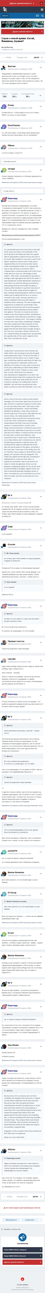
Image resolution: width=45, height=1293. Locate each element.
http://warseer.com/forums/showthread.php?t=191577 (21, 235)
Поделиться (12, 1220)
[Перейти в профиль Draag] (4, 106)
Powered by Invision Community (22, 1289)
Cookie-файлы (22, 1285)
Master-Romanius (16, 872)
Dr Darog (12, 892)
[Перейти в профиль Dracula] (4, 546)
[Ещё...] (41, 67)
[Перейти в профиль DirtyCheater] (4, 126)
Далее (36, 57)
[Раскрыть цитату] (5, 244)
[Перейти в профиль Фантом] (4, 67)
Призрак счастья (16, 641)
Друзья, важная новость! (21, 3)
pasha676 (12, 851)
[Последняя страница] (42, 57)
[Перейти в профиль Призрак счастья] (4, 642)
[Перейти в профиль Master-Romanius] (4, 874)
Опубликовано (20, 69)
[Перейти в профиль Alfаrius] (4, 1151)
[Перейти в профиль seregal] (4, 170)
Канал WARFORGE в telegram (15, 1250)
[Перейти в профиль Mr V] (4, 497)
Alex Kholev (13, 1045)
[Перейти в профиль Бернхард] (4, 199)
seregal (11, 169)
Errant (11, 933)
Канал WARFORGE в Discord (15, 1256)
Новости (19, 49)
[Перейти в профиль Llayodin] (4, 660)
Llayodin (12, 659)
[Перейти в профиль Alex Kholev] (4, 1046)
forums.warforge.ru (22, 1287)
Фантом (9, 47)
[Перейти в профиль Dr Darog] (4, 894)
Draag (11, 105)
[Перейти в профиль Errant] (4, 934)
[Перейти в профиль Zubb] (4, 528)
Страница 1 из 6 (22, 57)
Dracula (11, 544)
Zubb (10, 526)
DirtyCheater (14, 125)
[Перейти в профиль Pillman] (4, 147)
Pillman (11, 145)
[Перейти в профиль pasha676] (4, 852)
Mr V (10, 495)
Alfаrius (11, 1149)
